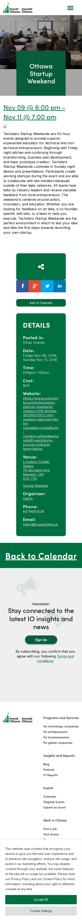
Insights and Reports (59, 755)
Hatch (28, 498)
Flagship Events (53, 802)
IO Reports (50, 775)
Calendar (49, 796)
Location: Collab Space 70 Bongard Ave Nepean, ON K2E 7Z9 (36, 470)
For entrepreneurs (55, 732)
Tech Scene (51, 834)
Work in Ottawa (55, 820)
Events (48, 788)
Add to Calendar (41, 303)
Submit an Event (54, 807)
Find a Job (50, 829)
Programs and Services (61, 717)
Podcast (48, 770)
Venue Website (35, 486)
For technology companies (61, 726)
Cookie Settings (41, 911)
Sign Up (41, 639)
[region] (41, 879)
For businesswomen (56, 737)
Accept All (41, 899)
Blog (46, 764)
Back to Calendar (41, 555)
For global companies (57, 743)
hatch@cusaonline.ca (40, 524)
